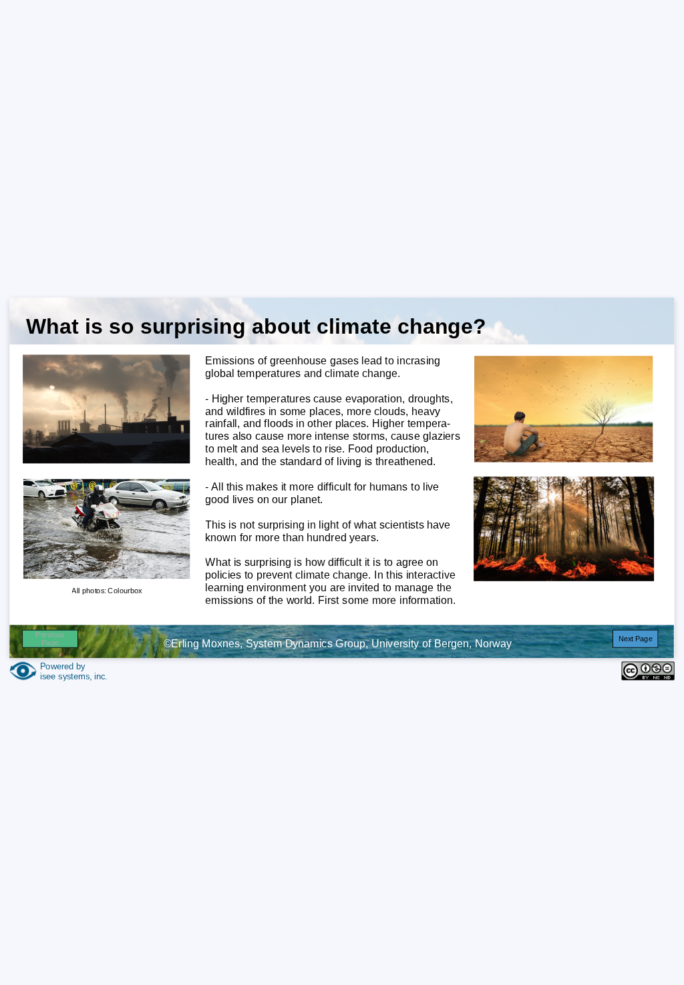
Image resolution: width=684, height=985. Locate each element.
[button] (635, 638)
